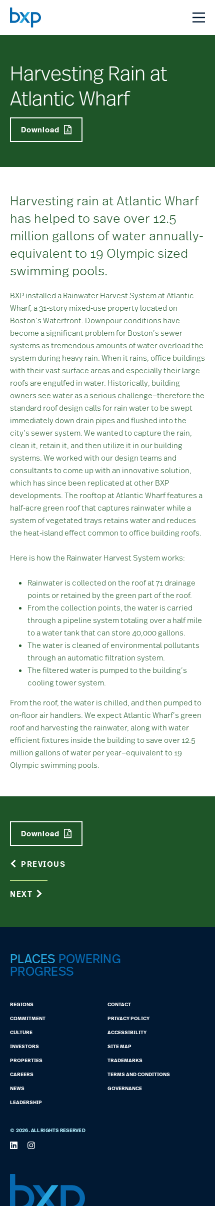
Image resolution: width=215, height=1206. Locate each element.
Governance (125, 1088)
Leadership (26, 1102)
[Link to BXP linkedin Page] (14, 1145)
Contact (119, 1004)
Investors (24, 1046)
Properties (26, 1060)
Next (21, 894)
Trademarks (125, 1060)
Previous (43, 864)
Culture (21, 1032)
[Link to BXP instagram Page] (31, 1145)
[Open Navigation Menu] (198, 17)
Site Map (120, 1046)
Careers (22, 1074)
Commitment (28, 1018)
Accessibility (127, 1032)
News (17, 1088)
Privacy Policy (129, 1018)
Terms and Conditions (139, 1074)
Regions (22, 1004)
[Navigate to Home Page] (25, 17)
